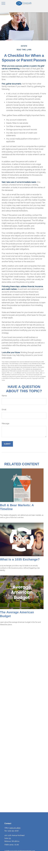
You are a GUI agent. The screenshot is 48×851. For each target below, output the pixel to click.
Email (4, 409)
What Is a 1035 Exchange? (20, 559)
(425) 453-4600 (14, 828)
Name (4, 396)
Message (5, 423)
